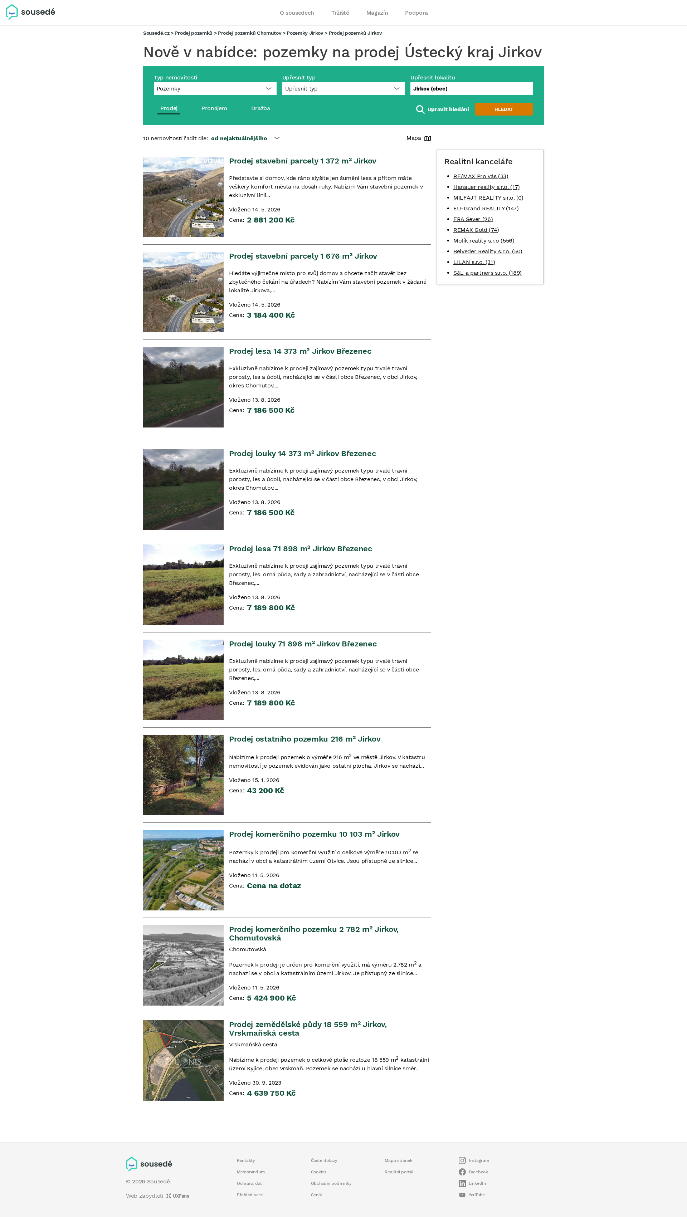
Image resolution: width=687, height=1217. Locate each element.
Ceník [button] (316, 1194)
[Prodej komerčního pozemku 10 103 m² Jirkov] (183, 870)
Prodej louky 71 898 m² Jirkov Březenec (303, 643)
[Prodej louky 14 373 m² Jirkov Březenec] (183, 489)
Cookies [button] (318, 1171)
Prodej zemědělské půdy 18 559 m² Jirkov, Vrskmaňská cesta (308, 1028)
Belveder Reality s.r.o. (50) (487, 251)
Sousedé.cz (156, 33)
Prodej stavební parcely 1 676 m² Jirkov (303, 255)
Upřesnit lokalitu (432, 77)
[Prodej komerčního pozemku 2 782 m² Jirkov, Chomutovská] (183, 965)
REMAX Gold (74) (476, 229)
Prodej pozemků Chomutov (249, 33)
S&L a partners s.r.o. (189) (487, 272)
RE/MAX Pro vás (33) (480, 176)
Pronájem (214, 108)
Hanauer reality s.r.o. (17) (486, 187)
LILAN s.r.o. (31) (474, 262)
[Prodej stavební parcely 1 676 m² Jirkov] (183, 292)
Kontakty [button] (246, 1160)
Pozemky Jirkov (305, 33)
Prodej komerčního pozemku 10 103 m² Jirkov (314, 834)
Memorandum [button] (250, 1171)
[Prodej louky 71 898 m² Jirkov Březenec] (183, 680)
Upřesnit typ (299, 77)
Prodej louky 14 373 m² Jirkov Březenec (302, 453)
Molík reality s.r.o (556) (484, 240)
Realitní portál (399, 1171)
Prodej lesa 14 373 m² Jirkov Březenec (300, 351)
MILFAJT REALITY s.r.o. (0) (488, 197)
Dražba (260, 108)
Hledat (503, 109)
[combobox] (471, 88)
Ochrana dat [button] (249, 1183)
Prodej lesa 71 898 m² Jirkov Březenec (300, 548)
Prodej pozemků (194, 33)
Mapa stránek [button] (398, 1160)
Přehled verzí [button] (250, 1194)
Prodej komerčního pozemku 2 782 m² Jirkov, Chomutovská (314, 933)
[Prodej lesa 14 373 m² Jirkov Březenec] (183, 387)
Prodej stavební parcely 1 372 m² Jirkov (302, 160)
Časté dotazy (324, 1160)
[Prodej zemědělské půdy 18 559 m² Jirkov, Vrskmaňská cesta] (183, 1060)
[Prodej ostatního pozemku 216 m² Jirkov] (183, 775)
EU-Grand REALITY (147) (486, 208)
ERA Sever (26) (473, 219)
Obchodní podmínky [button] (331, 1183)
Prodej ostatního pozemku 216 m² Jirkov (304, 738)
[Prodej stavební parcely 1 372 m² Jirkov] (183, 197)
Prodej (168, 108)
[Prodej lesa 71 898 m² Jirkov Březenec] (183, 584)
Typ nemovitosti (175, 77)
